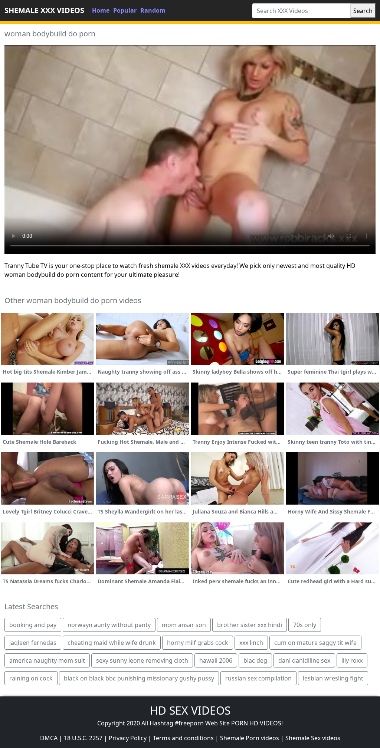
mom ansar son (184, 625)
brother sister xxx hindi (249, 625)
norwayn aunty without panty (109, 625)
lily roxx (352, 660)
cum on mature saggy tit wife (315, 643)
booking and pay (32, 625)
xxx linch (251, 643)
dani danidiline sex (304, 660)
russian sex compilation (258, 678)
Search (363, 11)
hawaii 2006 (215, 660)
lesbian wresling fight (333, 678)
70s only (304, 625)
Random (153, 10)
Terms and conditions (183, 738)
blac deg (255, 660)
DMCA (49, 738)
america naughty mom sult (47, 660)
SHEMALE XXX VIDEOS (44, 10)
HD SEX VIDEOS (190, 710)
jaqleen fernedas (32, 643)
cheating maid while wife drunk (112, 643)
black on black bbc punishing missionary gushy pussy (139, 678)
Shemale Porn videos (249, 738)
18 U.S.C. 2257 (83, 738)
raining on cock (31, 678)
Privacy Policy (128, 738)
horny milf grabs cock (197, 643)
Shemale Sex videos (312, 738)
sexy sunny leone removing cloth (142, 660)
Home (100, 10)
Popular (125, 10)
